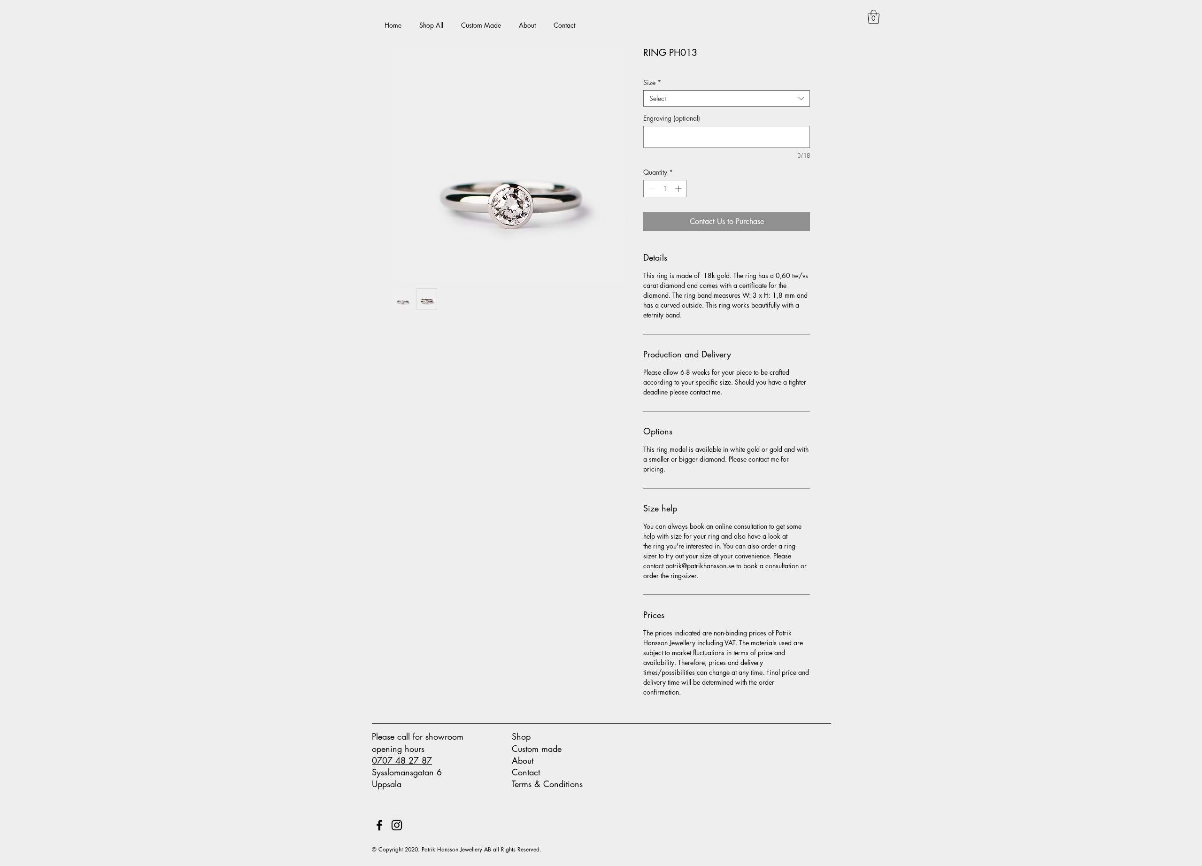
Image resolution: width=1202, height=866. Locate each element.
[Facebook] (379, 825)
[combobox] (726, 98)
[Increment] (679, 188)
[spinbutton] (664, 188)
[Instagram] (397, 825)
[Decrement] (650, 188)
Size (652, 82)
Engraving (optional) (671, 118)
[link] (873, 17)
